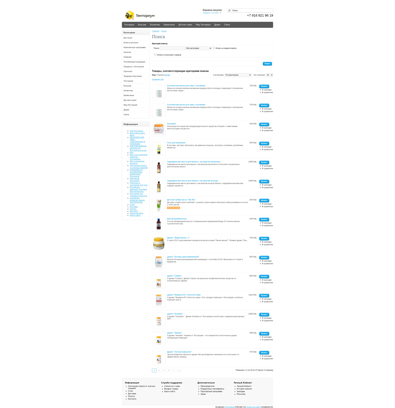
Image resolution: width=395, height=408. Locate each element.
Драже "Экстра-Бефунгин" (179, 352)
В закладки (267, 90)
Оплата (133, 209)
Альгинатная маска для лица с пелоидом (186, 86)
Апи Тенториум (136, 131)
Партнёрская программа (211, 391)
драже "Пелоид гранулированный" (183, 257)
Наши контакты (136, 213)
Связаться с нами (172, 386)
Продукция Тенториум (134, 179)
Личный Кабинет (244, 386)
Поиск (163, 31)
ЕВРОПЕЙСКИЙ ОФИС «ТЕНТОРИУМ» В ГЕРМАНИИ (137, 140)
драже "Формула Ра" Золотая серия (184, 295)
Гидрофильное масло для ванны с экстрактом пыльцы (192, 181)
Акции (203, 394)
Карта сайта (135, 215)
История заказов (244, 389)
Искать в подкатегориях (226, 48)
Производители (207, 386)
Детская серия (185, 24)
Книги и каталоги (131, 43)
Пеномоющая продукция (134, 62)
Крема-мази (169, 24)
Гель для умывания (176, 143)
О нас (132, 204)
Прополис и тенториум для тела (139, 184)
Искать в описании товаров (169, 55)
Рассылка (241, 394)
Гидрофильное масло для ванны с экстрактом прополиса (193, 162)
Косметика (155, 24)
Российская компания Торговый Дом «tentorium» (138, 189)
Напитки (127, 52)
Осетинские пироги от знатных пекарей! (139, 166)
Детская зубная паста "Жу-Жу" (181, 200)
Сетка (167, 75)
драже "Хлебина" (175, 314)
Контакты (134, 211)
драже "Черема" (174, 333)
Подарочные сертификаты (212, 389)
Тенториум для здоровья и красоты (138, 195)
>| (179, 370)
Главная (155, 31)
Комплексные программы (135, 47)
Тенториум (129, 24)
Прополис (128, 71)
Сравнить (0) (158, 80)
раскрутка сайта (254, 407)
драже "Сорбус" (174, 276)
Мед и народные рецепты (137, 162)
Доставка (134, 207)
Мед (131, 153)
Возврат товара (171, 389)
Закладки (241, 391)
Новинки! (127, 57)
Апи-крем (171, 124)
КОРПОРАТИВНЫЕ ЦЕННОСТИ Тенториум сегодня (138, 148)
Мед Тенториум (203, 24)
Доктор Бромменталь (177, 219)
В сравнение (267, 92)
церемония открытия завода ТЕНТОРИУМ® (137, 200)
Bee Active (128, 38)
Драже (217, 24)
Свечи (227, 24)
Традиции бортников (133, 76)
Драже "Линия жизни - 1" (178, 238)
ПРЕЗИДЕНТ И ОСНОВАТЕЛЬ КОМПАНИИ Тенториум (136, 173)
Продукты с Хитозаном (134, 67)
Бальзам (142, 24)
